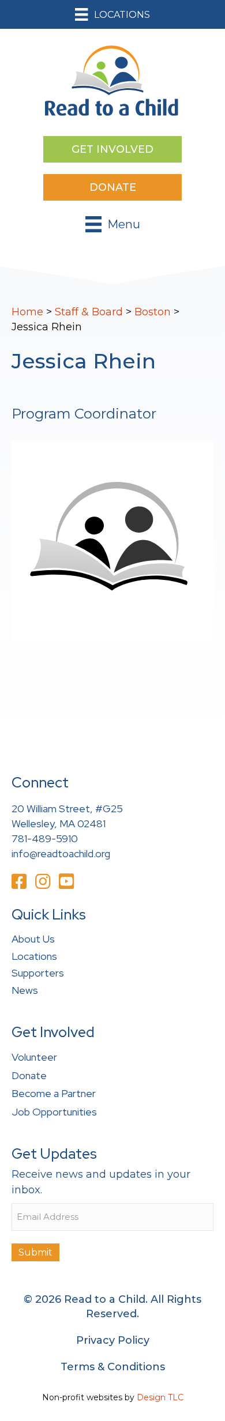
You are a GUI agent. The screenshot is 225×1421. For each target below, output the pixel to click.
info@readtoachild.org (61, 853)
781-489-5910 (45, 838)
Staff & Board (89, 312)
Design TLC (160, 1397)
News (25, 990)
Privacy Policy (112, 1340)
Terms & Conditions (113, 1366)
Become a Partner (54, 1093)
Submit (35, 1252)
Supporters (38, 972)
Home (27, 312)
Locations (34, 956)
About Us (33, 938)
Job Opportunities (54, 1111)
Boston (152, 312)
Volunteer (34, 1057)
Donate (29, 1075)
